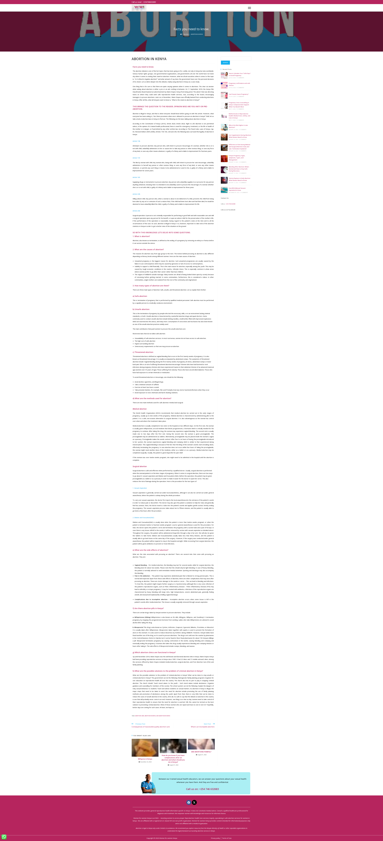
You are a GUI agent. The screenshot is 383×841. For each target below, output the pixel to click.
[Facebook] (188, 802)
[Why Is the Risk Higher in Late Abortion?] (224, 127)
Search (225, 62)
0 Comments (240, 77)
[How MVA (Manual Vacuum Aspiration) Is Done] (224, 190)
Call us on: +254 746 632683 (202, 789)
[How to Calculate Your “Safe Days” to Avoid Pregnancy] (224, 75)
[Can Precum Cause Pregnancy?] (224, 95)
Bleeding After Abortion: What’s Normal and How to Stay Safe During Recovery (239, 169)
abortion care (139, 715)
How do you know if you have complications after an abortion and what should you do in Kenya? (173, 758)
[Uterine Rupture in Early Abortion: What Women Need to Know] (224, 180)
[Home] (181, 34)
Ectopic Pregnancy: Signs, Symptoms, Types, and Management (237, 158)
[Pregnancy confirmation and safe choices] (224, 85)
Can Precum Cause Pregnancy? (239, 94)
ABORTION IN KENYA (197, 34)
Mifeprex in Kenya (145, 759)
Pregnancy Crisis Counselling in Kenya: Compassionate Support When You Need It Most (239, 105)
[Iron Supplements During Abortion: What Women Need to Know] (224, 137)
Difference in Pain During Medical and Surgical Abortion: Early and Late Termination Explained (239, 147)
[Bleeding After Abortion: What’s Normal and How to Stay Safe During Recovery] (224, 169)
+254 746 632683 (230, 204)
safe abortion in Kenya (163, 715)
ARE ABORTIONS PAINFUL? (201, 752)
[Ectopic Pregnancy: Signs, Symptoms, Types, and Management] (224, 158)
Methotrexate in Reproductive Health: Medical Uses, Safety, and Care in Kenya (239, 116)
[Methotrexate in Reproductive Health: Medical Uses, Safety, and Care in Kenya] (224, 116)
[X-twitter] (194, 802)
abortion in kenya (150, 715)
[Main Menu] (249, 8)
